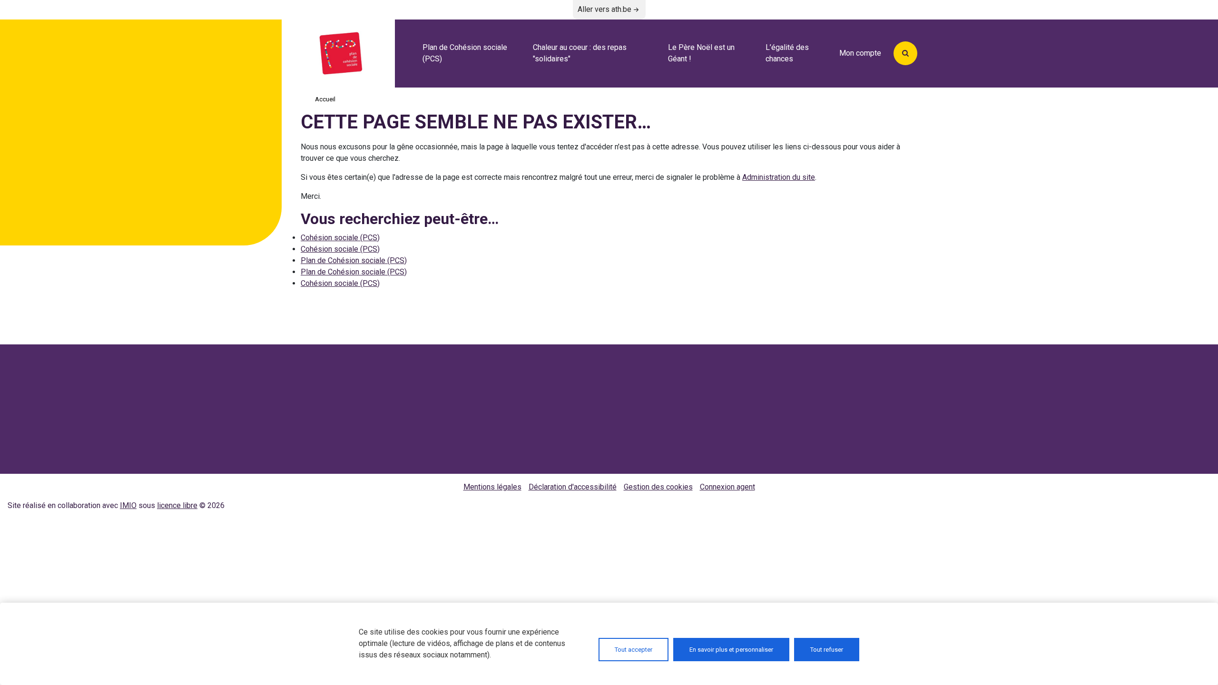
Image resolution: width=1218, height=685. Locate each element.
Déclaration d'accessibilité (573, 486)
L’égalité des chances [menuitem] (787, 53)
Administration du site (778, 177)
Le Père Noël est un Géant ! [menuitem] (701, 53)
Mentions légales (492, 486)
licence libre (177, 505)
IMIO (128, 505)
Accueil (325, 99)
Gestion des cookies (658, 486)
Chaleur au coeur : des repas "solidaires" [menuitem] (580, 53)
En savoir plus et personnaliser (731, 649)
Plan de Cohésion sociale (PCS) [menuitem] (464, 53)
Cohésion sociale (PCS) (340, 237)
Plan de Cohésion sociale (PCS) (354, 260)
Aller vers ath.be (604, 9)
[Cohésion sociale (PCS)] (358, 53)
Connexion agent (727, 486)
